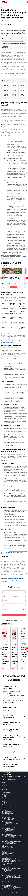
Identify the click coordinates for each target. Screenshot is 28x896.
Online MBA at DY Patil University (9, 881)
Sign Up (14, 614)
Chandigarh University (14, 84)
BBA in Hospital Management (8, 846)
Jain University (22, 95)
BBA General (4, 851)
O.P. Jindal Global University (8, 818)
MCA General (5, 864)
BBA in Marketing (5, 850)
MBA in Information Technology (8, 827)
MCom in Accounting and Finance (9, 869)
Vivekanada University (22, 90)
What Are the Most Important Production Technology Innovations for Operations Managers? (13, 42)
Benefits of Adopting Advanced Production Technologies (14, 43)
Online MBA (4, 794)
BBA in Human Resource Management (10, 848)
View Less (23, 38)
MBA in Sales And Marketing (8, 836)
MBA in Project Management (8, 833)
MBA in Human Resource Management (10, 823)
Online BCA (4, 802)
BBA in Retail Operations (7, 853)
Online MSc (4, 798)
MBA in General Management (8, 831)
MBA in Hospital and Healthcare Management (11, 838)
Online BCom (4, 804)
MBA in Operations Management (8, 824)
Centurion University (6, 95)
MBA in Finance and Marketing (8, 837)
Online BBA (4, 801)
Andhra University (6, 90)
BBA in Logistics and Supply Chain (9, 857)
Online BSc (4, 805)
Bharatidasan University (14, 90)
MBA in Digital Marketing (7, 828)
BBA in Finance (5, 845)
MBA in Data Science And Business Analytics (11, 841)
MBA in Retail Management (7, 834)
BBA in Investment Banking (7, 854)
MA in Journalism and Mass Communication (11, 868)
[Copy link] (6, 25)
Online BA (4, 803)
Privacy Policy (5, 785)
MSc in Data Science (6, 870)
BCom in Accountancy (6, 859)
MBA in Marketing (5, 826)
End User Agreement (6, 786)
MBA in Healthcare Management (9, 829)
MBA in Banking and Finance (8, 842)
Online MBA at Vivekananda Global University (11, 887)
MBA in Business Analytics (7, 822)
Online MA (4, 796)
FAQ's (4, 48)
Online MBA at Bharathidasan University (10, 888)
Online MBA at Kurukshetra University (10, 884)
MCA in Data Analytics (6, 865)
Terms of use (4, 784)
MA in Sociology (5, 867)
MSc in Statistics (5, 871)
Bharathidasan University (7, 813)
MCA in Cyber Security (7, 863)
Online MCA (4, 795)
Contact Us (4, 789)
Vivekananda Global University (8, 814)
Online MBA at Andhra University (9, 882)
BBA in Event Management (7, 847)
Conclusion (5, 47)
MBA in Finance (5, 821)
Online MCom (5, 797)
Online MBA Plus (5, 800)
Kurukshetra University (22, 84)
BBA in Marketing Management (8, 852)
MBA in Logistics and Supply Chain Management (12, 840)
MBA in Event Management (7, 830)
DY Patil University (6, 84)
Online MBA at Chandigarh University (9, 886)
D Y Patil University (6, 808)
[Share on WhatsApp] (8, 25)
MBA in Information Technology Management (11, 835)
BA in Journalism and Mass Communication (11, 860)
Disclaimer (4, 788)
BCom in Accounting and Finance (9, 858)
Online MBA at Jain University (8, 885)
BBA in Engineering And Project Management (11, 855)
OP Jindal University (14, 95)
